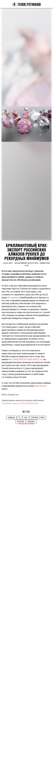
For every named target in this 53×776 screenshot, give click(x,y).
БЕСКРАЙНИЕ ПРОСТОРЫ (26, 263)
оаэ (26, 417)
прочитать (41, 386)
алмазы (11, 417)
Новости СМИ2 (26, 423)
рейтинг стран (38, 417)
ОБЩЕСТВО (45, 263)
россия (20, 421)
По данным (14, 297)
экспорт (31, 421)
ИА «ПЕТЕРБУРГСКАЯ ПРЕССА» (25, 359)
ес (20, 417)
